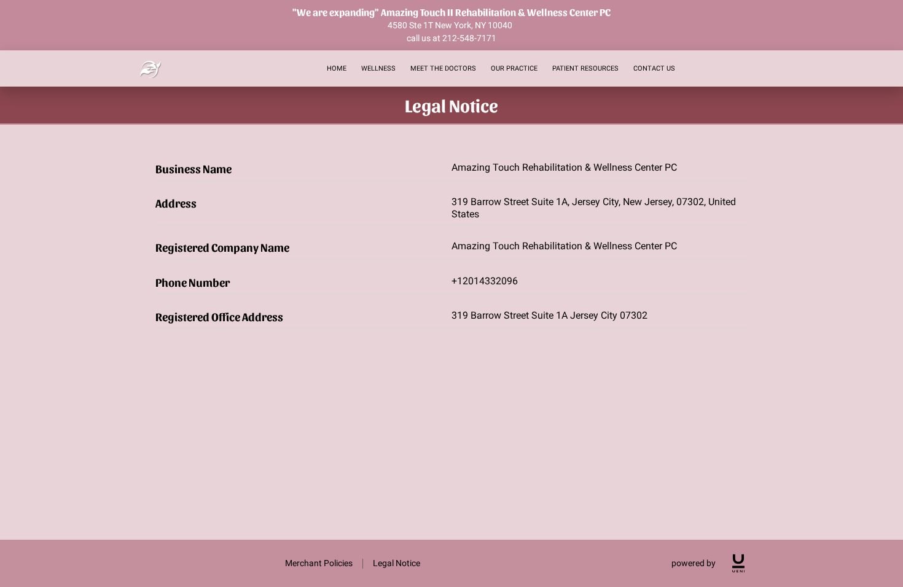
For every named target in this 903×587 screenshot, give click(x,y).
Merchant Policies (319, 563)
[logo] (738, 563)
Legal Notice (396, 563)
